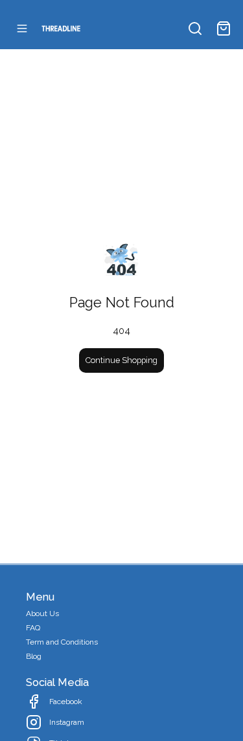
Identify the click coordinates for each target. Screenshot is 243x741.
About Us (42, 613)
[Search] (195, 28)
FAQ (33, 627)
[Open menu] (22, 28)
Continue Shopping (121, 360)
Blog (33, 656)
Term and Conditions (62, 642)
